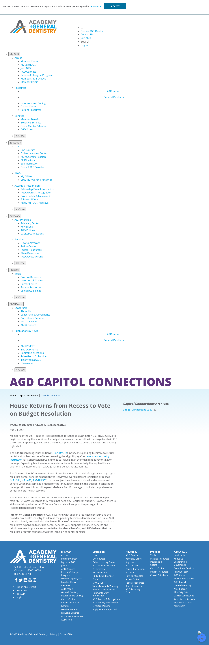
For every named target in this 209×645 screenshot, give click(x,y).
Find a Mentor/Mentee (34, 126)
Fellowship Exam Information (37, 189)
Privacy (53, 634)
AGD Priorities (23, 219)
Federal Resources (31, 250)
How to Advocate (30, 243)
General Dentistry (114, 97)
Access (18, 58)
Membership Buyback (33, 78)
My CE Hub (27, 176)
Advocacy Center (30, 223)
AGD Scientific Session (33, 157)
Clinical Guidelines (31, 290)
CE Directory (28, 160)
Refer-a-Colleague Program (36, 75)
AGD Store (27, 129)
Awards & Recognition (27, 185)
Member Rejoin (29, 82)
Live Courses (28, 150)
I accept (115, 6)
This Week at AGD (31, 359)
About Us (26, 311)
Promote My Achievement (35, 196)
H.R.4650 (26, 480)
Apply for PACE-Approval (35, 202)
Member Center (30, 61)
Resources (20, 87)
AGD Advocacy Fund (32, 256)
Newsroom (27, 363)
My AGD (66, 551)
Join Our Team (29, 321)
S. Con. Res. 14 (59, 453)
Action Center (28, 246)
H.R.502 (42, 480)
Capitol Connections (32, 233)
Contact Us (21, 590)
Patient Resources (31, 110)
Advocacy (131, 551)
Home (13, 395)
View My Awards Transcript (36, 180)
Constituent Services (32, 318)
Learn (18, 146)
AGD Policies (28, 230)
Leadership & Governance (35, 314)
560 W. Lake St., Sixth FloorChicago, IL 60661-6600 (29, 568)
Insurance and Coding (33, 103)
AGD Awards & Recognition (36, 192)
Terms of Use (66, 634)
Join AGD (26, 68)
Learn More (95, 6)
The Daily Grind (29, 349)
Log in (19, 597)
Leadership (21, 308)
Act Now (19, 239)
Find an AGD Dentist (26, 586)
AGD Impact (113, 91)
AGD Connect (28, 71)
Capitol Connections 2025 (137, 409)
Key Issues (27, 226)
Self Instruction (29, 163)
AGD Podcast (28, 346)
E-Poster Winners (31, 199)
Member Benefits (31, 119)
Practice (155, 551)
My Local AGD (28, 64)
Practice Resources (31, 277)
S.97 (35, 480)
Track (18, 173)
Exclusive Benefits (31, 122)
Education (99, 551)
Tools (18, 273)
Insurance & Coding (32, 280)
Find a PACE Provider (32, 167)
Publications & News (26, 331)
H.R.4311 (15, 480)
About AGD (180, 551)
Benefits (19, 115)
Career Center (29, 106)
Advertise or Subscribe (34, 356)
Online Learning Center (34, 153)
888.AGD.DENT (22, 574)
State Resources (30, 253)
